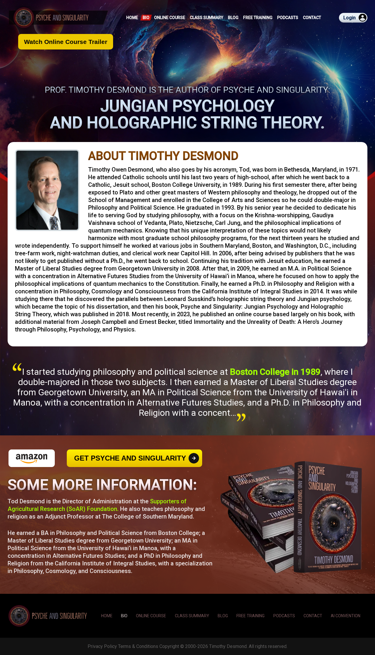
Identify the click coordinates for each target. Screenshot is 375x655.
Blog (233, 17)
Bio (146, 17)
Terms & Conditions (138, 646)
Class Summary (206, 17)
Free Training (257, 17)
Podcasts (287, 17)
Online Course (169, 17)
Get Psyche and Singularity (130, 458)
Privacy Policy (102, 646)
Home (132, 17)
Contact (312, 17)
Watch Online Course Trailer (65, 41)
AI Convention (345, 615)
